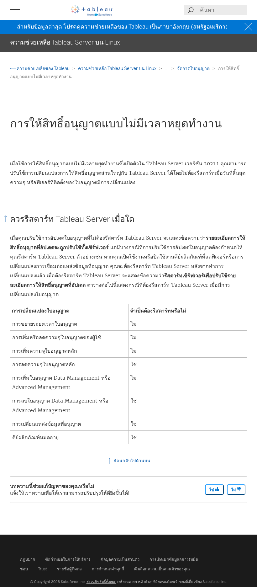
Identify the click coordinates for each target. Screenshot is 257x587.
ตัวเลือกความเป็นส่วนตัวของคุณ (162, 569)
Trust (42, 569)
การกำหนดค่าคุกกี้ (108, 569)
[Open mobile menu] (15, 10)
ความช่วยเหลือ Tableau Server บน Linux (117, 68)
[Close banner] (249, 27)
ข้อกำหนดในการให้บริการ (68, 559)
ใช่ (212, 490)
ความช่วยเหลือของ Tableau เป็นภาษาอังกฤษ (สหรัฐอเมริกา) (154, 26)
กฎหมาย (27, 559)
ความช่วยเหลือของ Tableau (43, 68)
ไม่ (234, 490)
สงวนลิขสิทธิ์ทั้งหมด (101, 581)
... (167, 68)
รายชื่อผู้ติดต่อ (69, 569)
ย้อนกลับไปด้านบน (131, 460)
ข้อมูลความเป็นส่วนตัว (120, 559)
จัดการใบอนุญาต (194, 68)
